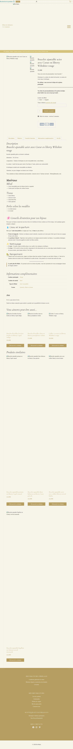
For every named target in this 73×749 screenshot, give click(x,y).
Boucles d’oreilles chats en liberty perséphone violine (36, 334)
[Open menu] (69, 26)
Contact (17, 1)
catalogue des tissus (50, 102)
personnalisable (41, 133)
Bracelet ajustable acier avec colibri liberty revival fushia (57, 494)
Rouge (21, 277)
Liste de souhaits (36, 696)
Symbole (22, 287)
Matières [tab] (19, 138)
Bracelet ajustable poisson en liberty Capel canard (14, 493)
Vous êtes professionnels (36, 718)
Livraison (36, 684)
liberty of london (54, 132)
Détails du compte (36, 701)
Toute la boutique (57, 130)
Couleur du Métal (42, 98)
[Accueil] (4, 51)
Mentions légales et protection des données (36, 682)
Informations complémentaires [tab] (46, 138)
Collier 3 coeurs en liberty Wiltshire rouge (57, 334)
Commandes (36, 699)
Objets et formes (29, 287)
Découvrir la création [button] (15, 345)
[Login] (36, 1)
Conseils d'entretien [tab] (30, 138)
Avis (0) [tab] (58, 138)
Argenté (46, 99)
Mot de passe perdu (36, 704)
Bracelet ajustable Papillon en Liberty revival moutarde (15, 650)
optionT (59, 132)
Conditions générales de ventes (36, 679)
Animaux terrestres (45, 130)
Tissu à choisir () (47, 102)
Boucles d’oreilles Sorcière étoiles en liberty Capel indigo (15, 335)
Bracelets (51, 130)
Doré (40, 99)
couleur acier (44, 132)
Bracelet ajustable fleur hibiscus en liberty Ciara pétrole (36, 494)
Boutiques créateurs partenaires (36, 715)
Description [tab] (11, 138)
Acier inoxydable (24, 284)
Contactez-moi (36, 706)
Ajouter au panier (49, 111)
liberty (49, 132)
